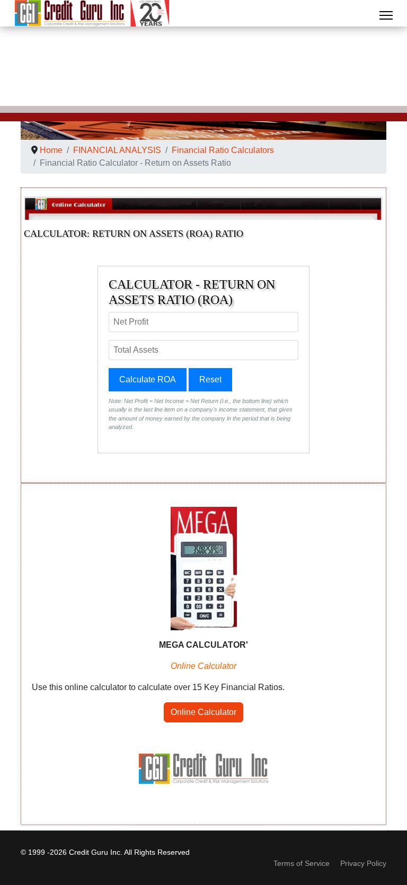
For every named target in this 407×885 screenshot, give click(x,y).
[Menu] (386, 15)
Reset (210, 379)
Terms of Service (301, 863)
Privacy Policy (363, 863)
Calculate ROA (147, 379)
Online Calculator (203, 712)
